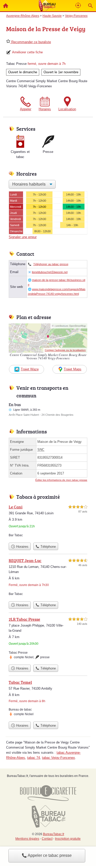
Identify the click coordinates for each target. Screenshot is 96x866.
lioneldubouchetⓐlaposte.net (50, 272)
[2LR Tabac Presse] (48, 639)
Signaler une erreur (23, 237)
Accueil (5, 5)
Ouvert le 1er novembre (61, 72)
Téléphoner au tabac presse (50, 264)
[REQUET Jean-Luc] (48, 578)
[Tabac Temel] (48, 699)
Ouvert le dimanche (22, 72)
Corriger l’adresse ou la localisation (65, 350)
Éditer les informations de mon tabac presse (61, 480)
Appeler (25, 109)
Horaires (45, 109)
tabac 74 (33, 758)
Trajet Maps (72, 369)
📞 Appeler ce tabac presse (47, 855)
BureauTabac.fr (53, 834)
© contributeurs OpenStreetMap (69, 326)
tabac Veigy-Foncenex (58, 758)
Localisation (67, 109)
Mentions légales (27, 838)
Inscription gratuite (68, 838)
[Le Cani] (48, 522)
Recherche (90, 5)
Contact (47, 838)
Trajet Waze (30, 369)
